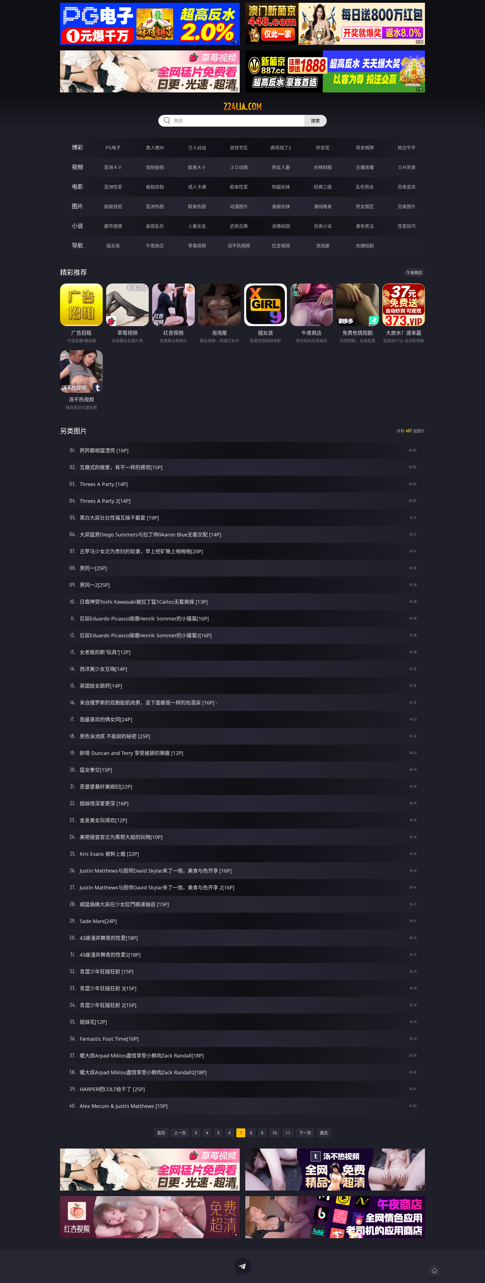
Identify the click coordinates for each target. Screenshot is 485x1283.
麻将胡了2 (281, 148)
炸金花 (323, 148)
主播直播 (365, 167)
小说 (77, 226)
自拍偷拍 (155, 167)
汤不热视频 (239, 246)
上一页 (180, 1132)
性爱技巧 (407, 226)
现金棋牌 (365, 148)
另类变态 (407, 187)
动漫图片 (239, 206)
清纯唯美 (323, 206)
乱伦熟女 (365, 187)
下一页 (305, 1132)
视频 (77, 167)
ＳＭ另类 (407, 167)
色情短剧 (365, 246)
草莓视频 (197, 246)
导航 (77, 245)
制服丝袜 (281, 187)
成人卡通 (197, 187)
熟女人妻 (281, 167)
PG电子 (113, 148)
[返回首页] (434, 1270)
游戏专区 (239, 148)
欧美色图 (197, 206)
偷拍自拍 (155, 187)
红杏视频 (281, 246)
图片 (77, 206)
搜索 (315, 121)
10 (274, 1132)
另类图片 (407, 206)
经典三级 (323, 187)
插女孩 (113, 246)
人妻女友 (197, 226)
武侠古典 (239, 226)
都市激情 (113, 226)
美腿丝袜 (281, 206)
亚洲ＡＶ (113, 167)
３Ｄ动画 (239, 167)
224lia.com (242, 106)
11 (288, 1132)
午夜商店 (155, 246)
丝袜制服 (323, 167)
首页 (161, 1132)
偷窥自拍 (113, 206)
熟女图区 (365, 206)
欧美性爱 (239, 187)
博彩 (77, 147)
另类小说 (323, 226)
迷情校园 (281, 226)
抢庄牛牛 (407, 148)
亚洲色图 (155, 206)
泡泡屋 (323, 246)
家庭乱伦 (155, 226)
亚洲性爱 (113, 187)
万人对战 (197, 148)
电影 (77, 186)
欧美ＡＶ (197, 167)
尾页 (324, 1132)
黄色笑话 (365, 226)
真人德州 (155, 148)
